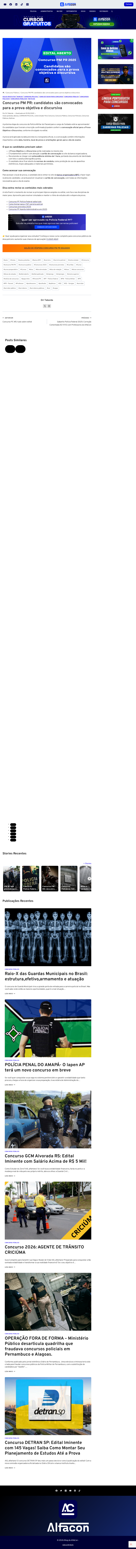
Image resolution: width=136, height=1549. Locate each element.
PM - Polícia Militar (68, 279)
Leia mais (10, 994)
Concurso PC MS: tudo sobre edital (17, 320)
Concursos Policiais (74, 116)
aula (6, 260)
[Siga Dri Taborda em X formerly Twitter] (45, 306)
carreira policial (59, 260)
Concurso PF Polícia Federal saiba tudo (25, 202)
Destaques (104, 11)
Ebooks (92, 11)
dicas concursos (78, 270)
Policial (33, 11)
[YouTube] (5, 4)
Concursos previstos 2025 (20, 207)
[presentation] (48, 937)
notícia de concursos (11, 279)
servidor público (10, 288)
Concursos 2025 (40, 265)
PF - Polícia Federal (51, 279)
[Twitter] (61, 1491)
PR (79, 279)
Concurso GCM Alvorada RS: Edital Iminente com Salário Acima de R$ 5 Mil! (45, 1158)
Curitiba (70, 265)
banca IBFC (36, 260)
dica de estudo (41, 270)
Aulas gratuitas (9, 97)
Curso (78, 265)
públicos (52, 284)
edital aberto (24, 274)
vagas (55, 288)
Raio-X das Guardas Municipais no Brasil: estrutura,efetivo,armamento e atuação (46, 976)
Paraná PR (37, 279)
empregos (60, 274)
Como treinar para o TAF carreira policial (26, 204)
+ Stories (87, 863)
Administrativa (47, 11)
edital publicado (38, 274)
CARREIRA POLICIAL (31, 97)
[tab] (13, 824)
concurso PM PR (10, 265)
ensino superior (73, 274)
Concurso (85, 260)
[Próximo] (20, 349)
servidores (22, 288)
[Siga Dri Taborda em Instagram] (49, 306)
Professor (20, 284)
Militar (59, 11)
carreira (47, 260)
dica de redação (55, 270)
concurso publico (25, 265)
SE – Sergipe (69, 284)
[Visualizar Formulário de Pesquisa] (112, 11)
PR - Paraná (8, 284)
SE (59, 284)
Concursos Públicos (19, 99)
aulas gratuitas (24, 260)
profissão (42, 284)
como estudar (73, 260)
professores (31, 284)
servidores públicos (37, 288)
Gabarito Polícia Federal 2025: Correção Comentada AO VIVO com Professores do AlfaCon (70, 321)
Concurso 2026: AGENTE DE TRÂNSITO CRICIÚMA (44, 1250)
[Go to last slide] (10, 349)
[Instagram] (27, 4)
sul (48, 288)
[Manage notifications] (131, 1544)
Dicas (83, 11)
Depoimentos (71, 11)
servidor (80, 284)
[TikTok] (21, 4)
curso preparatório (11, 270)
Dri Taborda (47, 300)
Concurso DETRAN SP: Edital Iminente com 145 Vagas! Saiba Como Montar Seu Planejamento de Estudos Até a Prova (45, 1448)
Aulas (12, 260)
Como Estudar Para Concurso (51, 97)
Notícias (31, 99)
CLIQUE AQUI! (52, 239)
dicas (66, 270)
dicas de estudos (10, 274)
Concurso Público (71, 97)
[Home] (3, 93)
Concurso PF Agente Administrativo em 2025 (28, 209)
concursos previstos (56, 265)
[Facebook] (10, 4)
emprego (50, 274)
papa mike (25, 279)
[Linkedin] (16, 4)
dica (31, 270)
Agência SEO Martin (68, 1545)
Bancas (20, 97)
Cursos (129, 4)
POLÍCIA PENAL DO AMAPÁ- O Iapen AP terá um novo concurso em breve (45, 1067)
